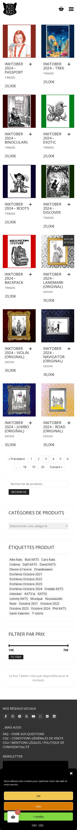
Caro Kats (48, 559)
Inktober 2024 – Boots (17, 206)
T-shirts (37, 613)
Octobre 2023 (19, 608)
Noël (13, 604)
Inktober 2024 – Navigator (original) (53, 354)
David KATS (48, 564)
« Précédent (16, 459)
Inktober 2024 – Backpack (14, 278)
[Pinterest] (20, 716)
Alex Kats (16, 559)
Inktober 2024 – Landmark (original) (53, 280)
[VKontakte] (47, 716)
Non (38, 806)
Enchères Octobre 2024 (26, 589)
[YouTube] (33, 716)
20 (42, 467)
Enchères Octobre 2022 (26, 579)
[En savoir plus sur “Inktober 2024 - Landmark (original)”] (69, 274)
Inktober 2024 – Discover (52, 208)
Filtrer (16, 657)
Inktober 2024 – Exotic (52, 138)
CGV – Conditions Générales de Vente (33, 738)
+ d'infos (38, 817)
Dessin (48, 292)
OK (38, 796)
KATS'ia (29, 594)
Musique (36, 599)
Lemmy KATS (19, 599)
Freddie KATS (54, 589)
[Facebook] (6, 716)
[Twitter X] (27, 716)
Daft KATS (30, 564)
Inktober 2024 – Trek (53, 66)
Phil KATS (59, 608)
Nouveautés (53, 599)
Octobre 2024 (40, 608)
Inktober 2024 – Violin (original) (17, 352)
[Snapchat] (40, 716)
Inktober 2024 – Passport (14, 68)
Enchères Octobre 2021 (26, 574)
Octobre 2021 (28, 604)
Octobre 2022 (49, 604)
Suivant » (56, 467)
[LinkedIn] (54, 716)
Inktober (16, 594)
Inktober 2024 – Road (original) (54, 426)
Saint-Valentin (19, 613)
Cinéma (15, 564)
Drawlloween (43, 569)
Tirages (10, 77)
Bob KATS (32, 559)
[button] (71, 773)
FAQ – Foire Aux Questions (23, 734)
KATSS (42, 594)
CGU (34, 825)
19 (33, 467)
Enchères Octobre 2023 (26, 584)
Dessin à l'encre (21, 569)
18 (24, 467)
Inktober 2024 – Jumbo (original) (17, 426)
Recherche (18, 492)
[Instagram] (13, 716)
